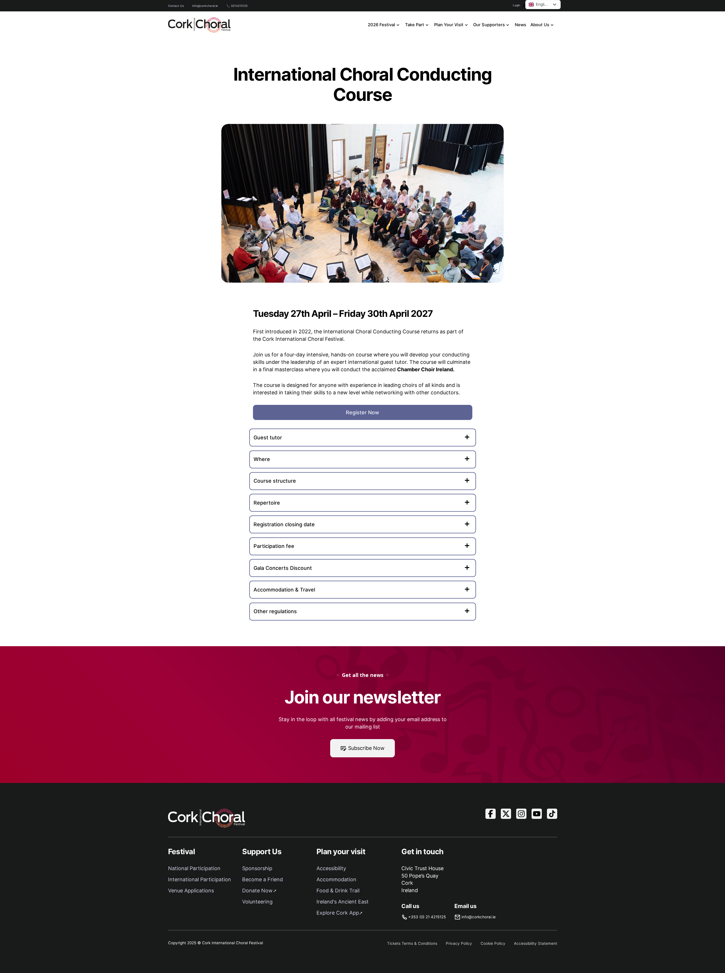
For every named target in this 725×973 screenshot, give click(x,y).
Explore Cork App (337, 913)
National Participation (194, 868)
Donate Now (257, 891)
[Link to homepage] (199, 25)
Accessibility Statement (535, 943)
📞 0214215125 (237, 5)
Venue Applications (191, 891)
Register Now (362, 412)
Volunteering (257, 902)
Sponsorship (257, 868)
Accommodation (336, 879)
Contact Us (176, 5)
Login (516, 5)
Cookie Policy (493, 943)
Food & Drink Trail (338, 891)
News (520, 24)
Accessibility (331, 868)
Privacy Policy (459, 943)
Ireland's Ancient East (342, 902)
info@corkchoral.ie (205, 5)
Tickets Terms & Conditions (412, 943)
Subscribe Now (366, 748)
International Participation (199, 879)
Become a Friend (262, 879)
